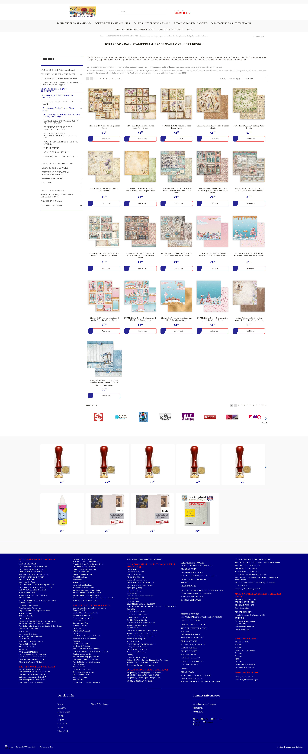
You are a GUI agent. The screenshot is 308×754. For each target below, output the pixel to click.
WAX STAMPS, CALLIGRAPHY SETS (196, 675)
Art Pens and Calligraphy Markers (86, 657)
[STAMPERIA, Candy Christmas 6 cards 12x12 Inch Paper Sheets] (104, 296)
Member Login (64, 712)
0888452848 (198, 712)
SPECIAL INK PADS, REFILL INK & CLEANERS (200, 682)
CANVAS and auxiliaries (82, 559)
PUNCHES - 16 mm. (189, 654)
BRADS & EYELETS (189, 569)
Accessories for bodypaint (244, 627)
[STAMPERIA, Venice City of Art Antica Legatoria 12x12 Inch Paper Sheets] (212, 166)
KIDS (237, 659)
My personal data (46, 747)
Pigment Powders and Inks (83, 618)
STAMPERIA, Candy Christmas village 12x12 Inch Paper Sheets (212, 254)
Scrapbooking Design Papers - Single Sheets (143, 678)
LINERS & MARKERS (82, 644)
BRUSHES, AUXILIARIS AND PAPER (112, 23)
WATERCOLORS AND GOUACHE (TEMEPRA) (37, 600)
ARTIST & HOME (242, 642)
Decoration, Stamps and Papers (246, 680)
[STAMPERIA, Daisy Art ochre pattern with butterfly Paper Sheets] (140, 166)
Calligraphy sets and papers (83, 672)
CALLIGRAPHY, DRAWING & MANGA (152, 23)
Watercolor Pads (79, 582)
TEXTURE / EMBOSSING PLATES (195, 628)
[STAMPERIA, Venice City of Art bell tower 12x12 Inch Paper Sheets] (176, 231)
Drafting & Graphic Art (244, 677)
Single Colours (240, 624)
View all (264, 423)
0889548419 (198, 708)
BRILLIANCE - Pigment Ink (246, 568)
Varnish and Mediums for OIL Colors (87, 592)
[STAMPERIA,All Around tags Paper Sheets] (104, 104)
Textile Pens (23, 649)
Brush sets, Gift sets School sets (31, 682)
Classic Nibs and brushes (82, 669)
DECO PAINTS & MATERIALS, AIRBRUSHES (37, 621)
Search (60, 727)
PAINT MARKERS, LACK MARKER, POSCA (91, 651)
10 (119, 79)
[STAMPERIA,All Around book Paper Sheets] (212, 104)
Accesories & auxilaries (82, 615)
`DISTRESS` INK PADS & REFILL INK (250, 574)
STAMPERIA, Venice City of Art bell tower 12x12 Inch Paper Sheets (176, 254)
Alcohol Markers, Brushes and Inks (86, 649)
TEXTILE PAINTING (27, 647)
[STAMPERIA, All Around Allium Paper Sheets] (104, 166)
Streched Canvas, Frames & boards (86, 561)
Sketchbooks (77, 580)
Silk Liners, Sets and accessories (31, 641)
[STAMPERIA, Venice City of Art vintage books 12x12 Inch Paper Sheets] (140, 231)
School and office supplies (246, 672)
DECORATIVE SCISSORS (191, 634)
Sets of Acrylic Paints (27, 582)
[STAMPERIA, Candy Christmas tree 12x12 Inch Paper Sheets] (212, 296)
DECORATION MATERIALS (192, 572)
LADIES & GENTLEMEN (245, 650)
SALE (189, 29)
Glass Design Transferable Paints (31, 662)
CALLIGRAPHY (79, 665)
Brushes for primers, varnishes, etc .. (33, 680)
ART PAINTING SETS (244, 612)
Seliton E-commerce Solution (290, 747)
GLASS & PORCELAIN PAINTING (33, 655)
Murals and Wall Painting (136, 652)
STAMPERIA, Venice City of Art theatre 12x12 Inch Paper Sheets (249, 189)
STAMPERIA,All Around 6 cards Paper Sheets (176, 127)
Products (238, 644)
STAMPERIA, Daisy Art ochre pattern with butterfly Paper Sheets (140, 189)
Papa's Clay (131, 609)
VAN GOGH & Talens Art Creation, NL (34, 574)
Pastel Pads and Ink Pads (82, 585)
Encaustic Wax (132, 598)
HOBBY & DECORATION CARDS (140, 681)
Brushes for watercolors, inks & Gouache (34, 672)
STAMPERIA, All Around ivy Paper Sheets (249, 127)
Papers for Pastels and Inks (83, 574)
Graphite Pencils (79, 610)
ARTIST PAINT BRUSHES (29, 669)
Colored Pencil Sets (80, 623)
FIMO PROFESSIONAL (136, 612)
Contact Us (62, 723)
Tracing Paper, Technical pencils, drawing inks (144, 559)
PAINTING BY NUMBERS (245, 602)
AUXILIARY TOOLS (189, 641)
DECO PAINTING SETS (244, 605)
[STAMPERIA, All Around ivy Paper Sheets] (249, 104)
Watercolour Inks (25, 613)
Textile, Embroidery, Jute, (137, 639)
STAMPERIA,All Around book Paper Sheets (213, 127)
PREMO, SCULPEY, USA (137, 617)
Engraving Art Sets (242, 608)
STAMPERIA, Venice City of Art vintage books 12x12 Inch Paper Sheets (140, 255)
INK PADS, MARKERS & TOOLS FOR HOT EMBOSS (202, 617)
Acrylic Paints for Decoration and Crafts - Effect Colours (40, 626)
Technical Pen (78, 680)
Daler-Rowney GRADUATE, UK (31, 569)
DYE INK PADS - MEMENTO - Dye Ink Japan (253, 559)
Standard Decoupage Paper (137, 580)
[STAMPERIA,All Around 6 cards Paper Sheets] (176, 104)
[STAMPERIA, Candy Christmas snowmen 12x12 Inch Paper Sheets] (249, 231)
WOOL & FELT (133, 641)
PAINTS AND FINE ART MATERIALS (74, 23)
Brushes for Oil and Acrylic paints (32, 674)
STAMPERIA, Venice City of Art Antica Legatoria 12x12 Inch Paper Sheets (213, 190)
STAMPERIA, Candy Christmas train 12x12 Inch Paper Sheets (176, 319)
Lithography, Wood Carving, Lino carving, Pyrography (148, 660)
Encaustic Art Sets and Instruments (140, 596)
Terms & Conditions (99, 704)
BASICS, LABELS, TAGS (191, 600)
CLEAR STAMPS (187, 672)
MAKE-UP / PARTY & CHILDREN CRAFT (135, 29)
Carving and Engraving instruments (140, 665)
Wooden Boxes (132, 628)
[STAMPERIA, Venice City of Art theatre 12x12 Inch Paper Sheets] (249, 166)
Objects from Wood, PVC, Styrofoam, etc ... (144, 630)
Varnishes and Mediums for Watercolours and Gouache (93, 598)
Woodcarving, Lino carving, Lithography (142, 662)
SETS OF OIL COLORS (28, 564)
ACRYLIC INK (25, 598)
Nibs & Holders (79, 667)
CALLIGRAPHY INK (81, 675)
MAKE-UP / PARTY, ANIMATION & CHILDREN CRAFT (258, 595)
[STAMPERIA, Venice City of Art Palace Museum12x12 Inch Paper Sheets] (176, 166)
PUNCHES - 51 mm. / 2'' (190, 665)
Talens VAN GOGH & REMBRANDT (33, 595)
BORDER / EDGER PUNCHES (193, 644)
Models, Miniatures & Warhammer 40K (250, 615)
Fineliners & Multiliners (82, 646)
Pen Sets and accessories (82, 654)
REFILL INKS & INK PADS (192, 679)
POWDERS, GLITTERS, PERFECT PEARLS (198, 576)
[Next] (265, 419)
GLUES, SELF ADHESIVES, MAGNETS (197, 566)
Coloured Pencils (79, 621)
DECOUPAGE (132, 569)
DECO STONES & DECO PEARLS (194, 579)
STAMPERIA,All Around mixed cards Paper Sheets (140, 127)
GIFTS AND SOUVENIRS (245, 665)
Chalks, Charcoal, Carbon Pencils (85, 613)
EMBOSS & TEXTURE (190, 614)
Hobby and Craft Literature (137, 647)
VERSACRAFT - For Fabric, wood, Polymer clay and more (257, 562)
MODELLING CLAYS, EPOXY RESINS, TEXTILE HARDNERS (152, 606)
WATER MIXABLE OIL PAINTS (31, 577)
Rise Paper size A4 (134, 574)
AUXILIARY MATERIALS (29, 652)
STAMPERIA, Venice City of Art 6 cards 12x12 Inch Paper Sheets (104, 254)
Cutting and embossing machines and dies (196, 593)
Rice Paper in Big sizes (135, 572)
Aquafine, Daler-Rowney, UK (30, 608)
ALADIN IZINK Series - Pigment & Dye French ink (255, 583)
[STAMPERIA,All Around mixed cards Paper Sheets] (140, 104)
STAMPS (184, 669)
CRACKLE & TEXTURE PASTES (140, 585)
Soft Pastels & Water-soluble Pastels (86, 636)
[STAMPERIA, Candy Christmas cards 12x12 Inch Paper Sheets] (140, 296)
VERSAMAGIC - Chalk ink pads (247, 565)
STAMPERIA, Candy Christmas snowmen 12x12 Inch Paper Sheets (249, 254)
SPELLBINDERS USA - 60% (192, 597)
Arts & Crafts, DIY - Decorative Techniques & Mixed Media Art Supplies (151, 565)
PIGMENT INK (241, 586)
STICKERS (185, 582)
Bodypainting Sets (242, 630)
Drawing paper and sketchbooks (85, 569)
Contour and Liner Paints (28, 629)
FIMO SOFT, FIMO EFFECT (138, 614)
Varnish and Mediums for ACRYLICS (87, 595)
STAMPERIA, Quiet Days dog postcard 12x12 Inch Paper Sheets (249, 319)
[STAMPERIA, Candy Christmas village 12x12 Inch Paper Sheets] (212, 231)
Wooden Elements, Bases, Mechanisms (141, 636)
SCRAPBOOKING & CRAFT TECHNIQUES (231, 23)
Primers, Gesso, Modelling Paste (85, 600)
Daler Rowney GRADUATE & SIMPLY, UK (35, 587)
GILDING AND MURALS (137, 650)
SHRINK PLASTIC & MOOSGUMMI (141, 644)
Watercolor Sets (25, 603)
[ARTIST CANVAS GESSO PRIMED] (107, 510)
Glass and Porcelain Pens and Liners (32, 659)
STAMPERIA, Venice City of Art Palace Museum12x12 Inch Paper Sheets (177, 190)
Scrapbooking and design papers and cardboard (144, 673)
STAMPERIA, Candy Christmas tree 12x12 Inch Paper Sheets (212, 319)
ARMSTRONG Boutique (170, 29)
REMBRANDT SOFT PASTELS (85, 638)
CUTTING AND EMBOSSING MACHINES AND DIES (202, 590)
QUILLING (239, 618)
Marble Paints (24, 631)
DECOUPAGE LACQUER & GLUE (140, 582)
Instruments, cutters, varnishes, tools (141, 623)
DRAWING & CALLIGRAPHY (85, 567)
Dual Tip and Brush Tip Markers (85, 659)
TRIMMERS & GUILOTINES (192, 638)
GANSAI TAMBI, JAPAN (29, 605)
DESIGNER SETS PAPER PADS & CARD (143, 675)
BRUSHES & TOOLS (135, 588)
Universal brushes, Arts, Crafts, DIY (33, 677)
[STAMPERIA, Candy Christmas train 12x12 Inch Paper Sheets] (176, 296)
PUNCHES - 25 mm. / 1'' (190, 658)
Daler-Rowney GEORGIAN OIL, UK (33, 566)
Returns (61, 704)
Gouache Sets (24, 618)
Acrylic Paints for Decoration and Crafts (34, 623)
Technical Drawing (80, 677)
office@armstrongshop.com (204, 704)
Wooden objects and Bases (137, 625)
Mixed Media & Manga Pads (83, 588)
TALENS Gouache (26, 616)
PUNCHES (185, 631)
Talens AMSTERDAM (27, 592)
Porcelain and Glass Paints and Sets (32, 657)
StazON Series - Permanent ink (246, 571)
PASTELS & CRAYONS (82, 631)
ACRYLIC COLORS (26, 580)
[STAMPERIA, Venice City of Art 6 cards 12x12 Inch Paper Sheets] (104, 231)
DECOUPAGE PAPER (135, 577)
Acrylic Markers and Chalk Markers (86, 662)
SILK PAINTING (25, 639)
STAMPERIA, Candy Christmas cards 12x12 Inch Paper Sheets (140, 319)
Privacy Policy (64, 731)
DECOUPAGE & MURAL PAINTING (190, 23)
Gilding (130, 655)
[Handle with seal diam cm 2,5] (62, 462)
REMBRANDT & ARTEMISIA (30, 572)
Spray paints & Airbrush (28, 634)
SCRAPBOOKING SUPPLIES (192, 563)
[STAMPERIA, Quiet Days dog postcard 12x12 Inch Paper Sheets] (249, 296)
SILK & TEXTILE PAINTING (31, 637)
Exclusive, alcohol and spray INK (247, 589)
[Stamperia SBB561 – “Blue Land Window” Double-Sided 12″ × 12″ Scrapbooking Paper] (104, 359)
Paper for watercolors (81, 572)
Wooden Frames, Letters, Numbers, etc (141, 633)
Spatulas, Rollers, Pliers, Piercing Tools (88, 564)
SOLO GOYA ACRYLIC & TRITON (32, 590)
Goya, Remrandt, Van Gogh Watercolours (34, 611)
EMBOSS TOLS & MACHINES (193, 625)
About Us (62, 708)
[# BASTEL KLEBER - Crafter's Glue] (62, 510)
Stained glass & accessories (137, 657)
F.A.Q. (60, 716)
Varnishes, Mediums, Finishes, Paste (86, 590)
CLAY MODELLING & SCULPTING (141, 604)
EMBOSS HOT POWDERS (191, 620)
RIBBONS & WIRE (188, 586)
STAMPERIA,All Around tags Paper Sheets (104, 127)
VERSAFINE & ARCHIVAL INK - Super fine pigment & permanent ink (256, 579)
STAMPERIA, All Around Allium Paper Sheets (104, 189)
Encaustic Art (132, 593)
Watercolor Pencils (80, 626)
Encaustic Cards (133, 601)
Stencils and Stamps (134, 591)
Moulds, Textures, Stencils (137, 620)
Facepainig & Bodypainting (245, 621)
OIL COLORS (24, 562)
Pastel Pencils (78, 628)
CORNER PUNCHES (189, 651)
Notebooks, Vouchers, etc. (245, 667)
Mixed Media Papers (80, 577)
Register (61, 720)
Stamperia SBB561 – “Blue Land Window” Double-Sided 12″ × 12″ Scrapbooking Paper (104, 383)
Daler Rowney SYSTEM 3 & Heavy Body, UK (36, 585)
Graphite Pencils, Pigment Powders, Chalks (89, 608)
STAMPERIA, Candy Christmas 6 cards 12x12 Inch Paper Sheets (104, 319)
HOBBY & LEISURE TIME (245, 599)
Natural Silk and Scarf (27, 644)
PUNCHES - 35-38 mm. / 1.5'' (192, 661)
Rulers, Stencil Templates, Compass (86, 682)
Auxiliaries (77, 641)
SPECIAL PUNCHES (189, 648)
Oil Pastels (77, 633)
